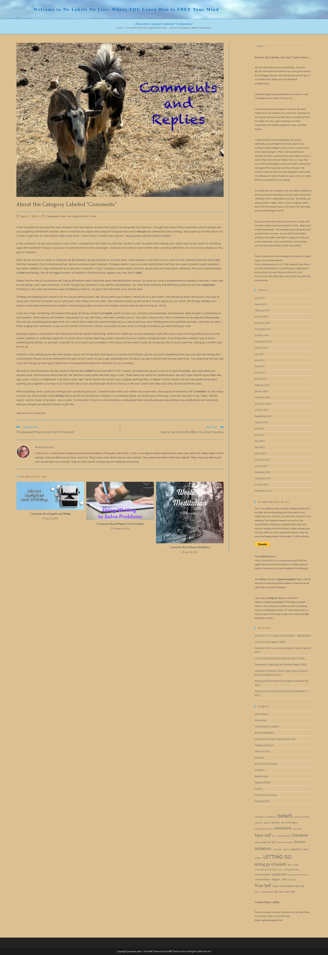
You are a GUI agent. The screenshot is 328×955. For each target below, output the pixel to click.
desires (275, 822)
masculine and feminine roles (269, 869)
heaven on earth (285, 842)
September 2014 (263, 341)
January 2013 (261, 465)
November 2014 (263, 329)
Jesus (286, 849)
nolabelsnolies (44, 447)
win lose (279, 891)
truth (275, 886)
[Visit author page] (23, 451)
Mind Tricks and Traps (266, 763)
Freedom (300, 835)
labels (306, 849)
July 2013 (259, 428)
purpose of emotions (298, 874)
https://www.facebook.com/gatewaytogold (276, 560)
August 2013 (261, 422)
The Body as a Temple (266, 794)
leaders (258, 858)
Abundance (260, 720)
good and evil (268, 842)
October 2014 (261, 335)
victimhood (267, 891)
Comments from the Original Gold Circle (71, 216)
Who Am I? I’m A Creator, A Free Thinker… (276, 635)
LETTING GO (27, 413)
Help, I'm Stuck (262, 751)
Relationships (261, 776)
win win (290, 891)
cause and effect (302, 816)
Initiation (259, 757)
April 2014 (260, 372)
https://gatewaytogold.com (269, 264)
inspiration (277, 849)
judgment (295, 849)
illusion (299, 841)
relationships (262, 879)
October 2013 (261, 409)
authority (271, 816)
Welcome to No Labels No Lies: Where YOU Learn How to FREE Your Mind (126, 9)
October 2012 (261, 484)
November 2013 (263, 403)
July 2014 (259, 353)
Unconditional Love (291, 886)
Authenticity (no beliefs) (267, 726)
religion (275, 879)
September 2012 (263, 490)
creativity (259, 823)
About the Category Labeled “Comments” (191, 27)
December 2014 (262, 322)
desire (267, 822)
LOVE (295, 864)
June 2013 (259, 434)
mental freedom (263, 874)
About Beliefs (261, 714)
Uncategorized (262, 801)
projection (39, 413)
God (257, 842)
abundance (260, 817)
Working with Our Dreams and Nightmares (276, 680)
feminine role (283, 835)
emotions (283, 828)
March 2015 (260, 304)
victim (257, 892)
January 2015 (261, 316)
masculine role (291, 869)
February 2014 (262, 385)
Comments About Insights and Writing (50, 513)
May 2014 (259, 366)
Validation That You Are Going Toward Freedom (279, 648)
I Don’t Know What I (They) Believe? (272, 658)
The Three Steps (263, 641)
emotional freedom (264, 829)
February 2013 (262, 459)
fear (274, 836)
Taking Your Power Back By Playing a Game (276, 691)
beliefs (285, 815)
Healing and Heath (264, 745)
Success (259, 788)
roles (284, 879)
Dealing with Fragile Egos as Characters (274, 664)
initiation (263, 848)
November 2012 (263, 478)
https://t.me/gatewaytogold (269, 601)
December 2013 (262, 397)
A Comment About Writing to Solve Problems (120, 523)
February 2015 (262, 310)
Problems (259, 769)
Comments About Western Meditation (190, 547)
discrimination (289, 822)
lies (290, 864)
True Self (263, 885)
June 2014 (259, 360)
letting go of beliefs (270, 864)
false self (263, 835)
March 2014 (260, 378)
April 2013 (260, 447)
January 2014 (261, 391)
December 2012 (262, 472)
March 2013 (260, 453)
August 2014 (261, 347)
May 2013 (259, 440)
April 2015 (260, 297)
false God (297, 829)
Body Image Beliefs (264, 732)
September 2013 (263, 416)
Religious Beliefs (263, 782)
